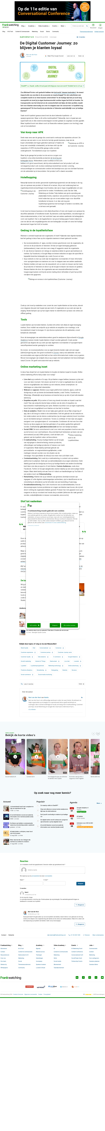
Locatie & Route (40, 967)
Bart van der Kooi (31, 54)
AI (54, 948)
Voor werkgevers (94, 958)
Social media (57, 961)
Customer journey (46, 652)
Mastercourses (40, 952)
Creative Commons (18, 994)
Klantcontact (53, 661)
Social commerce (26, 674)
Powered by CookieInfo (33, 525)
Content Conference (77, 952)
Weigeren (55, 625)
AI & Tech (10, 31)
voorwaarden (48, 876)
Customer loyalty (26, 657)
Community (55, 31)
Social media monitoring (45, 674)
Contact (3, 952)
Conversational (44, 648)
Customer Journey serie (65, 652)
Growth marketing (26, 661)
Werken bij (4, 964)
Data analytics (42, 657)
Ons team (3, 961)
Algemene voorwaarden (30, 994)
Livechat (76, 661)
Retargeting (54, 670)
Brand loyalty (24, 648)
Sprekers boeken (41, 964)
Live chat (66, 661)
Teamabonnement (59, 967)
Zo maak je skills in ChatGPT (49, 805)
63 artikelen (32, 709)
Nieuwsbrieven (5, 955)
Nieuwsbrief (93, 27)
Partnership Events (76, 961)
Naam (22, 880)
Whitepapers (4, 967)
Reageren (79, 905)
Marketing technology (54, 665)
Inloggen (100, 28)
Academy (31, 26)
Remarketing (40, 670)
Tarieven (87, 935)
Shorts (48, 31)
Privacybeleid (47, 994)
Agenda (38, 948)
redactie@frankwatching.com (57, 935)
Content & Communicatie (22, 31)
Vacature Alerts (93, 964)
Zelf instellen (33, 625)
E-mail (46, 880)
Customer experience (27, 652)
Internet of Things (40, 661)
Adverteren (4, 948)
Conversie (58, 648)
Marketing (35, 31)
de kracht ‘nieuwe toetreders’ (65, 92)
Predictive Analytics (26, 670)
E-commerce (57, 657)
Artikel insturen (99, 31)
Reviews (74, 670)
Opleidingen (39, 958)
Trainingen (39, 955)
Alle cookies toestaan (69, 625)
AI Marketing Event (76, 948)
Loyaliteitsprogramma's (37, 665)
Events (54, 26)
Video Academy (43, 26)
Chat (34, 648)
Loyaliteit (23, 665)
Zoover (56, 353)
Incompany (39, 961)
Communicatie (93, 948)
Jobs (91, 945)
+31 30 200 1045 (75, 935)
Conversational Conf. (77, 955)
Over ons (3, 958)
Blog (22, 26)
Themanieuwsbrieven (86, 31)
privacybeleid (35, 876)
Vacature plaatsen (94, 961)
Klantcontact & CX (23, 955)
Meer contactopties (98, 935)
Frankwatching (6, 945)
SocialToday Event (76, 958)
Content (91, 952)
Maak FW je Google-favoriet (55, 56)
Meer (62, 26)
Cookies (40, 994)
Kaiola (29, 56)
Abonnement (57, 964)
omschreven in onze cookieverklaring (55, 522)
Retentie (64, 670)
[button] (98, 733)
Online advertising (73, 665)
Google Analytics (73, 657)
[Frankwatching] (10, 25)
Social (42, 31)
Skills (55, 958)
